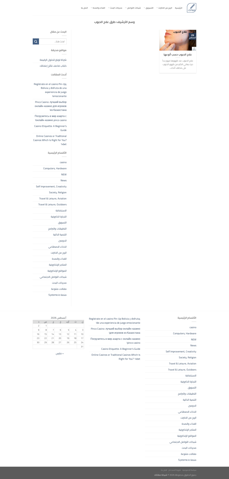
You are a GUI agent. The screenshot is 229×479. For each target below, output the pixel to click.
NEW (64, 174)
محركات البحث (116, 8)
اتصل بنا (84, 8)
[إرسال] (36, 41)
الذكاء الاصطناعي (57, 246)
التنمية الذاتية (60, 234)
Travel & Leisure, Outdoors (52, 204)
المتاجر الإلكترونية (58, 264)
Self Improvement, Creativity (51, 186)
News (64, 180)
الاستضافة (61, 210)
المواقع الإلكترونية (57, 270)
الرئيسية (178, 8)
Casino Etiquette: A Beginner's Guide (50, 128)
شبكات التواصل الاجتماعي (53, 276)
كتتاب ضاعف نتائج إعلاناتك (53, 65)
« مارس (60, 353)
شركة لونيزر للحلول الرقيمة (53, 59)
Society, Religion (58, 192)
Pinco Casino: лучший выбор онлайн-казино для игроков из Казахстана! (51, 106)
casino (63, 162)
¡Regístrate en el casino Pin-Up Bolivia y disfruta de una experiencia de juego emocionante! (50, 90)
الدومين (62, 240)
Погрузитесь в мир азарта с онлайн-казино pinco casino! (51, 118)
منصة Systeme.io (57, 295)
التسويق (149, 8)
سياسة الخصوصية (189, 470)
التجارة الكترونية (59, 216)
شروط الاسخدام (175, 470)
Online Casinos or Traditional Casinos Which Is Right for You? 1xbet (50, 140)
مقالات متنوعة (59, 288)
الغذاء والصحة (99, 8)
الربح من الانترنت (165, 8)
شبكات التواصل (134, 8)
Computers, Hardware (55, 168)
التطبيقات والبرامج (57, 228)
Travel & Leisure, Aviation (53, 198)
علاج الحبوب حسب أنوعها (178, 54)
